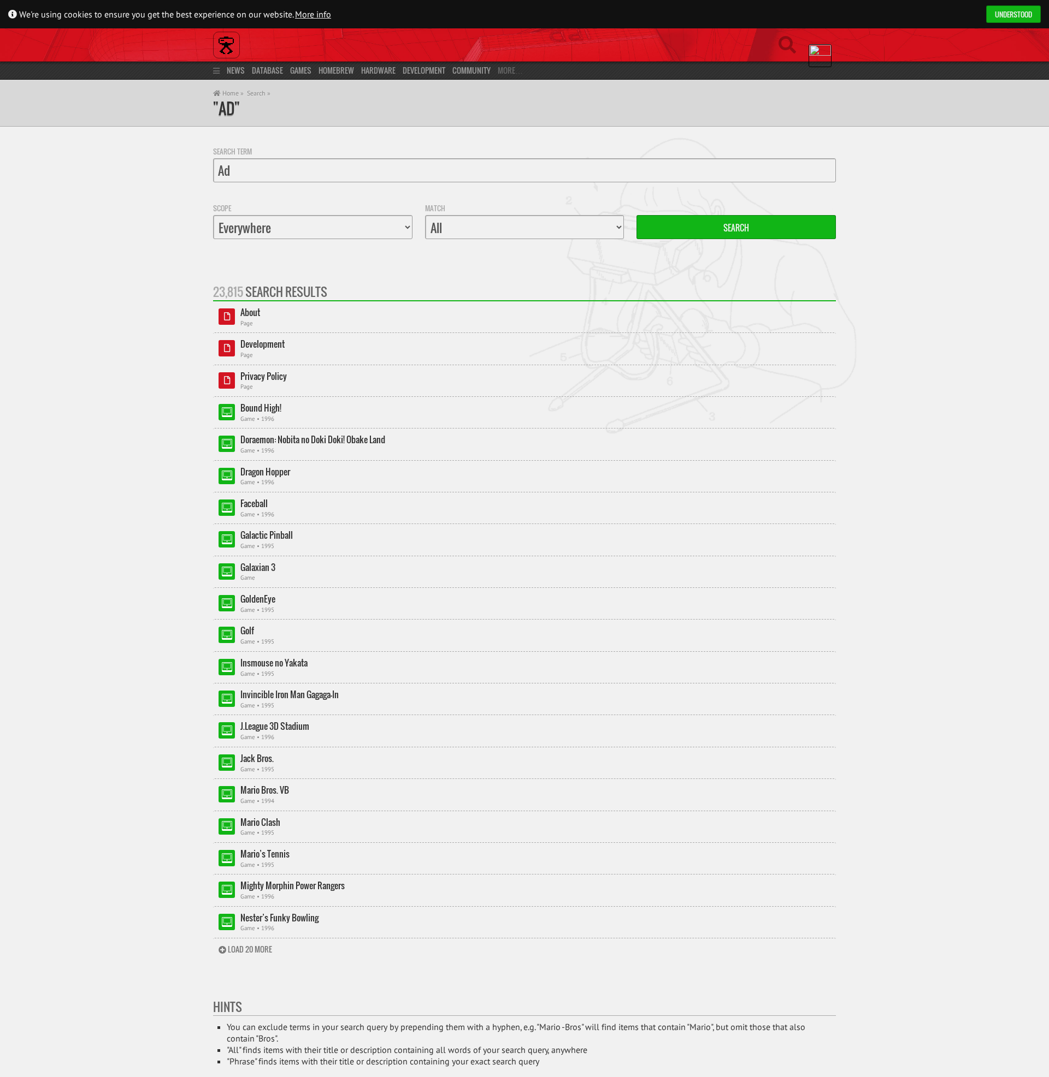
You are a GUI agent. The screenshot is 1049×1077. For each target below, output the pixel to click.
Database (267, 70)
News (236, 70)
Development (424, 70)
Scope (222, 208)
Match (435, 208)
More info (313, 14)
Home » (232, 93)
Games (300, 70)
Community (471, 70)
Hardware (378, 70)
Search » (258, 93)
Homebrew (336, 70)
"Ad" (226, 108)
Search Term (232, 151)
